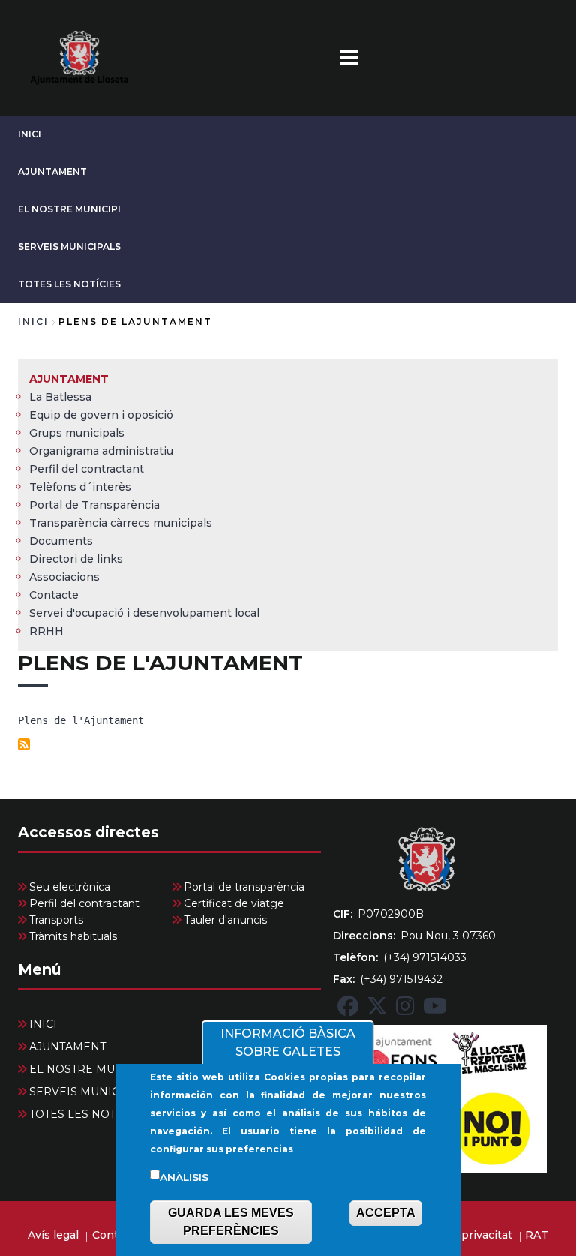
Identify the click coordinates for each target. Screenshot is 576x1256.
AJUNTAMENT (52, 171)
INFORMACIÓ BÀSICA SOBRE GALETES (288, 1042)
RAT (536, 1235)
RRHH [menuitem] (46, 631)
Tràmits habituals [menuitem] (73, 936)
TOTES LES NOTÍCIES (69, 284)
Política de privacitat (456, 1235)
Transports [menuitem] (56, 920)
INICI (29, 134)
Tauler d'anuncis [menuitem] (225, 920)
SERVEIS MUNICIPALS (69, 246)
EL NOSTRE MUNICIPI (69, 209)
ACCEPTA (386, 1212)
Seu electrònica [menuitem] (69, 887)
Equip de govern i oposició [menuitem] (101, 415)
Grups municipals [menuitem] (76, 433)
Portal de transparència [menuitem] (244, 887)
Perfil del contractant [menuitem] (86, 469)
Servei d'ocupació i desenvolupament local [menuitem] (144, 613)
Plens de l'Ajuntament (81, 720)
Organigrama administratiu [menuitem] (101, 451)
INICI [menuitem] (43, 1024)
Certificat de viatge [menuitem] (234, 903)
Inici (33, 321)
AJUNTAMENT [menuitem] (69, 379)
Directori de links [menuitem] (76, 559)
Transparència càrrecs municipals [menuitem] (120, 523)
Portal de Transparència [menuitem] (94, 505)
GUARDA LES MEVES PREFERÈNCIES (231, 1221)
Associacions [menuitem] (64, 577)
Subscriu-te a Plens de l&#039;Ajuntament (24, 744)
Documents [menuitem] (61, 541)
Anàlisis (184, 1177)
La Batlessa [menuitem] (60, 397)
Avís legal (53, 1235)
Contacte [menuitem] (54, 595)
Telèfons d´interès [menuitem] (80, 487)
